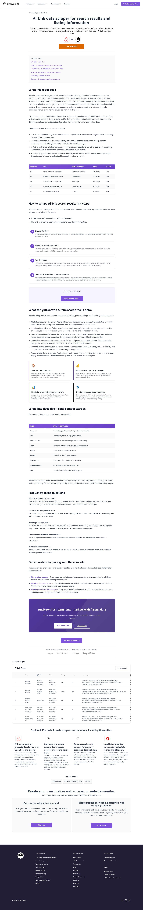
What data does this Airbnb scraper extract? (46, 72)
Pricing (67, 4)
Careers (76, 870)
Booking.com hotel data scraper (44, 589)
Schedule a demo (79, 877)
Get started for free (130, 4)
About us (76, 880)
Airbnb (87, 781)
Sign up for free (63, 626)
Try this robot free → (72, 299)
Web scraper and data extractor (46, 857)
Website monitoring (42, 864)
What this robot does (38, 62)
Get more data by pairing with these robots (45, 79)
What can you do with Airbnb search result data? (47, 69)
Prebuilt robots (40, 870)
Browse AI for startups (111, 861)
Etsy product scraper (39, 577)
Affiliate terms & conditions (112, 878)
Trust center (77, 864)
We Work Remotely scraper (42, 583)
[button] (30, 4)
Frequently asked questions (40, 76)
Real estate (57, 781)
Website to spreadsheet (43, 861)
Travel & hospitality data (73, 781)
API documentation (79, 861)
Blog (74, 867)
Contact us (76, 873)
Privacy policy (108, 871)
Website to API (40, 867)
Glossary (76, 886)
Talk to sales (82, 626)
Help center (77, 857)
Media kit (76, 883)
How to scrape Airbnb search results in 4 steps (46, 65)
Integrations (39, 877)
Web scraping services (43, 880)
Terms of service (109, 874)
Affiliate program (109, 857)
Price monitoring (41, 873)
